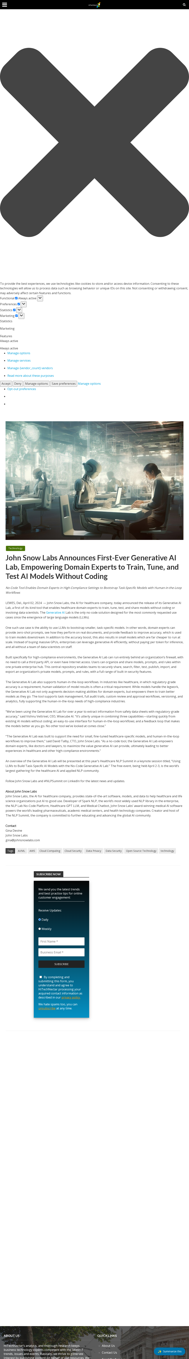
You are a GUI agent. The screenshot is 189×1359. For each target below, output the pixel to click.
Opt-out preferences (21, 389)
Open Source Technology (141, 851)
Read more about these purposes (30, 376)
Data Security (114, 851)
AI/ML (21, 851)
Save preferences (64, 384)
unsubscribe (47, 1008)
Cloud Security (73, 851)
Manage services (19, 360)
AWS (32, 851)
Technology (15, 548)
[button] (94, 143)
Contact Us (109, 1353)
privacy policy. (70, 997)
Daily (44, 920)
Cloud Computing (49, 851)
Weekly (46, 929)
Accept (6, 384)
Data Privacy (93, 851)
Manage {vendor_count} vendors (30, 368)
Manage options (18, 353)
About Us (108, 1346)
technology (167, 851)
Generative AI (55, 612)
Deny (17, 384)
